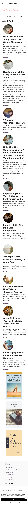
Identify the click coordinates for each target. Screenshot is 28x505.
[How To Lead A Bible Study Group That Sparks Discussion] (8, 29)
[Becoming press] (14, 3)
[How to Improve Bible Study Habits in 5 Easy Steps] (8, 65)
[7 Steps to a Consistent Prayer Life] (8, 113)
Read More (6, 57)
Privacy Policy (18, 502)
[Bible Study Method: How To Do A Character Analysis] (8, 279)
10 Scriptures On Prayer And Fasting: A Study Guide (14, 259)
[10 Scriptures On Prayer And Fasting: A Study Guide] (8, 249)
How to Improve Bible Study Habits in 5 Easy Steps (14, 75)
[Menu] (2, 3)
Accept (14, 499)
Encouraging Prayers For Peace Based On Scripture (13, 355)
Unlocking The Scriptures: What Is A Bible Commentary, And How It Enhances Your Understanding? (14, 152)
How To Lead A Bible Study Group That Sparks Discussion (13, 39)
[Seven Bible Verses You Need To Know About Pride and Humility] (8, 311)
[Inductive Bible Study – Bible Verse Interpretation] (8, 218)
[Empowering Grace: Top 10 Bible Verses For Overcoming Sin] (8, 186)
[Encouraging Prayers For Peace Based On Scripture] (8, 345)
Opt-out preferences (10, 502)
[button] (26, 488)
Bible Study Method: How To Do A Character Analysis (13, 289)
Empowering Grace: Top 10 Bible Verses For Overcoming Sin (13, 196)
